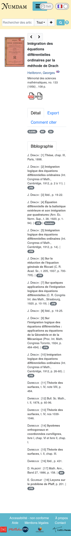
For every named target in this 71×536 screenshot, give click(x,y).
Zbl (50, 131)
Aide (15, 522)
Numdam (49, 223)
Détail (36, 113)
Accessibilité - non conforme (29, 518)
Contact (60, 522)
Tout (39, 22)
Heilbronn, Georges (41, 72)
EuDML (32, 131)
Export (53, 113)
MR (42, 131)
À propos (61, 518)
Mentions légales (37, 522)
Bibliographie (42, 146)
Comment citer (44, 122)
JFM (31, 187)
